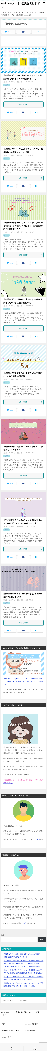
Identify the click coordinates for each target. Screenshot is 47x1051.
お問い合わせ (30, 1030)
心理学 (6, 85)
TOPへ (35, 1049)
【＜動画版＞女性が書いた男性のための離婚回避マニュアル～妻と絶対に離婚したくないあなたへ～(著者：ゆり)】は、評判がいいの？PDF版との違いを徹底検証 (23, 963)
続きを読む (23, 104)
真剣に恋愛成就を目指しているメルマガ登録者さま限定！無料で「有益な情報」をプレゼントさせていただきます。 (23, 681)
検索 (2, 935)
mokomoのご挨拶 (31, 1024)
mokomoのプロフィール (10, 1030)
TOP (18, 1012)
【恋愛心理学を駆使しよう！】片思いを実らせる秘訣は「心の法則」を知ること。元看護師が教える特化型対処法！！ (23, 226)
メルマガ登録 (6, 1037)
